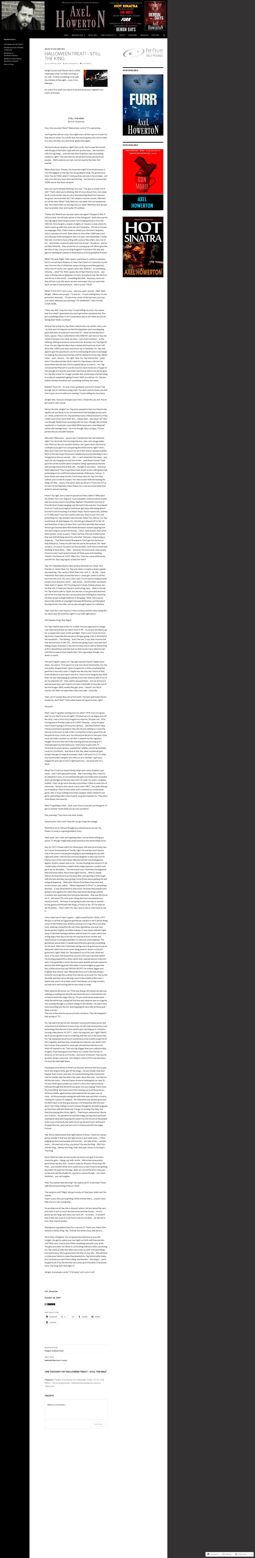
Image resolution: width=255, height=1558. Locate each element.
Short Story (50, 49)
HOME (66, 35)
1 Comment (87, 63)
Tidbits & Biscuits (107, 35)
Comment (98, 1424)
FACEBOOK (144, 35)
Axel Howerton (71, 63)
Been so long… (9, 64)
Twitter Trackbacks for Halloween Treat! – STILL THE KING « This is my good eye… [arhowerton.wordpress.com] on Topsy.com (74, 1382)
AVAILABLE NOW (77, 35)
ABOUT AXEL (92, 35)
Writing (61, 49)
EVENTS (122, 35)
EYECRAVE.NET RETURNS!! (14, 44)
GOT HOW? (155, 35)
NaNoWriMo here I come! (56, 1358)
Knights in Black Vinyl (54, 1349)
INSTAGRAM (132, 35)
